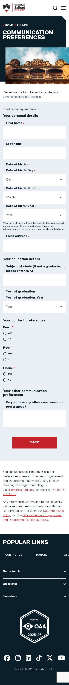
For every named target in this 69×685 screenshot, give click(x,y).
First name (14, 123)
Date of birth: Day (19, 170)
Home (9, 25)
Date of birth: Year (20, 206)
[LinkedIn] (28, 658)
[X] (50, 658)
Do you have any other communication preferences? (35, 404)
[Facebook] (7, 658)
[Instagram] (18, 658)
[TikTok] (39, 658)
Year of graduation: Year (25, 297)
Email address (16, 236)
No (9, 339)
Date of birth (16, 164)
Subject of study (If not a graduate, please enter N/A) (33, 269)
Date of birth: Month (22, 188)
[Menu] (63, 8)
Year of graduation (20, 291)
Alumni (22, 25)
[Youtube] (61, 658)
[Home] (14, 11)
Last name (14, 144)
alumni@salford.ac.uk (21, 489)
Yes (10, 333)
